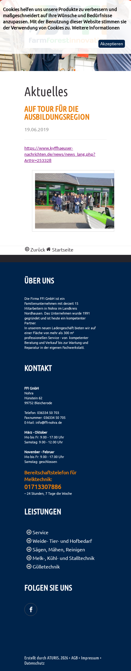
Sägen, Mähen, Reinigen (59, 549)
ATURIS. (53, 657)
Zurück (37, 249)
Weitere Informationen (96, 27)
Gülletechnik (46, 566)
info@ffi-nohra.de (49, 422)
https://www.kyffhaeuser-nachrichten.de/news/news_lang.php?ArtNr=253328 (59, 154)
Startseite (62, 249)
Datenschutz (34, 662)
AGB (74, 657)
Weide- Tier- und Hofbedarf (62, 541)
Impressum (90, 657)
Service (40, 532)
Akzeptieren (111, 43)
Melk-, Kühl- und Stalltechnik (63, 558)
